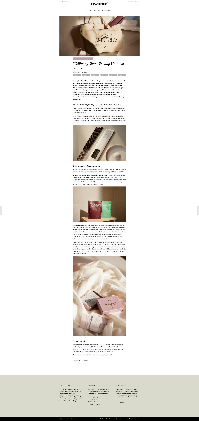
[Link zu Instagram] (62, 1)
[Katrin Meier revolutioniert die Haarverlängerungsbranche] (1, 210)
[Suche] (113, 10)
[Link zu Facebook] (60, 1)
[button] (77, 75)
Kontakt (137, 1)
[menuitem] (129, 1)
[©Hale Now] (99, 36)
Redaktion (86, 72)
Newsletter (129, 1)
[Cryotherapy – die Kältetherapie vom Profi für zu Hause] (198, 210)
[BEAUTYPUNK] (99, 5)
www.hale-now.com (79, 123)
